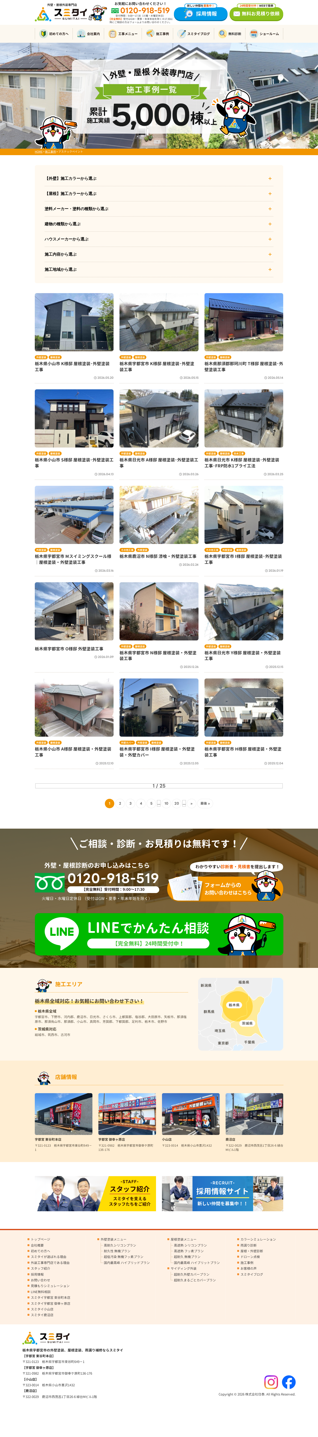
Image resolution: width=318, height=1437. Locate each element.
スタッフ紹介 (40, 1268)
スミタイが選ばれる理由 (48, 1257)
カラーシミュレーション (258, 1239)
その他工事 (127, 550)
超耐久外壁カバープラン (191, 1274)
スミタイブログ (198, 34)
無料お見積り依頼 (259, 12)
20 (176, 803)
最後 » (205, 803)
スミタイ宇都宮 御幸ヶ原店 (50, 1303)
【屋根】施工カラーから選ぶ (70, 193)
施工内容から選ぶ (61, 254)
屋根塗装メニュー (184, 1239)
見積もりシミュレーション (50, 1286)
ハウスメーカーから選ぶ (66, 239)
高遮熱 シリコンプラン (190, 1245)
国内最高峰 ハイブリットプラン (197, 1262)
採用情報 (202, 12)
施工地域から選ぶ (61, 269)
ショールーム (269, 34)
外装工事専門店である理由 (50, 1262)
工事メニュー (128, 34)
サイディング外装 (184, 1268)
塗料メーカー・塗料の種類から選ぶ (76, 209)
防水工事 (239, 453)
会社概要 (37, 1245)
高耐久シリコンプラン (120, 1245)
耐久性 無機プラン (117, 1251)
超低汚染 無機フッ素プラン (123, 1257)
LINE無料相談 (41, 1292)
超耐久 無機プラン (187, 1257)
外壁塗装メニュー (113, 1239)
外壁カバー (127, 742)
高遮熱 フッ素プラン (189, 1251)
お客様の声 (248, 1268)
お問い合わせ (40, 1280)
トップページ (40, 1239)
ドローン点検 (250, 1257)
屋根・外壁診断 (251, 1251)
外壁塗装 (41, 357)
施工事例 (162, 34)
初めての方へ (59, 34)
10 (166, 803)
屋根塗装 (55, 357)
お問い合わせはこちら (228, 888)
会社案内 (93, 34)
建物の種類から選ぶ (62, 224)
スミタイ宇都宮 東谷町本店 (50, 1297)
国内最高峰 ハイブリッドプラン (127, 1262)
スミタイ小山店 (42, 1309)
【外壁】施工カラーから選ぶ (70, 178)
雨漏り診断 (248, 1245)
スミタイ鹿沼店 (42, 1315)
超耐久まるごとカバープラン (195, 1280)
